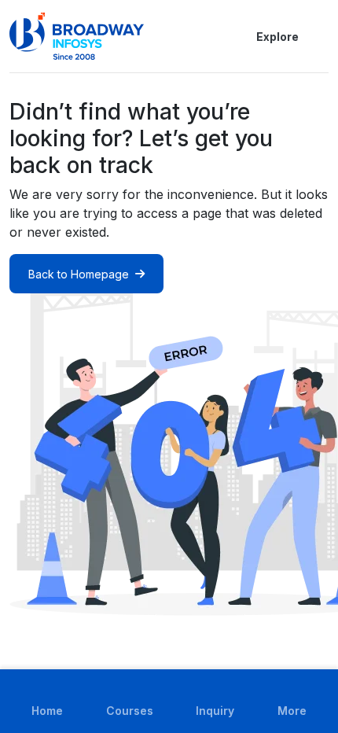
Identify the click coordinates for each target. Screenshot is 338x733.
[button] (319, 36)
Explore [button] (277, 36)
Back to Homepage (78, 274)
